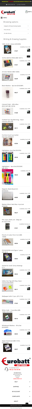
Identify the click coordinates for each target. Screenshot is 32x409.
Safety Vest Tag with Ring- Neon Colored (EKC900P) (12, 282)
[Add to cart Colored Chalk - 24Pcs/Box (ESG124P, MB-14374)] (28, 112)
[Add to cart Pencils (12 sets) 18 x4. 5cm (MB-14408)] (28, 242)
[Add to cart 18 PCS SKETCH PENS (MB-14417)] (28, 64)
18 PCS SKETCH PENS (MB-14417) (12, 58)
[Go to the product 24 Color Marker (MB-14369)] (7, 77)
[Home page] (8, 12)
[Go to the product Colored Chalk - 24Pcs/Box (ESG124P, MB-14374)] (7, 111)
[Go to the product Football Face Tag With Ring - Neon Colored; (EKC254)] (7, 126)
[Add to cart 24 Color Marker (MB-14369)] (28, 77)
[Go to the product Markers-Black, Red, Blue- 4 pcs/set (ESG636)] (7, 211)
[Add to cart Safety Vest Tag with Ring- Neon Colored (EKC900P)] (28, 288)
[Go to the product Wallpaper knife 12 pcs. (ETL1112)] (7, 302)
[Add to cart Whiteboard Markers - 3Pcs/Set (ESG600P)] (28, 333)
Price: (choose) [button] (7, 29)
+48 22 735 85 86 (21, 4)
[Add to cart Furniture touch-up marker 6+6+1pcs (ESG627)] (28, 142)
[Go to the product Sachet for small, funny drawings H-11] (7, 272)
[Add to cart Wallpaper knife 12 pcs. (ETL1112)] (28, 302)
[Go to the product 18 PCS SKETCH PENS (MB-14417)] (7, 63)
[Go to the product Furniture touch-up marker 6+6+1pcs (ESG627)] (7, 142)
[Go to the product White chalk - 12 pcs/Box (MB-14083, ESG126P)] (7, 317)
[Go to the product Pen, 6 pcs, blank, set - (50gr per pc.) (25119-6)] (7, 226)
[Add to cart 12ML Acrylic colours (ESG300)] (28, 50)
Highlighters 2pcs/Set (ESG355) (11, 150)
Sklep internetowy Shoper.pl (16, 408)
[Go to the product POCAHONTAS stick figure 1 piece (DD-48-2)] (7, 257)
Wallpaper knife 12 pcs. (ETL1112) (12, 296)
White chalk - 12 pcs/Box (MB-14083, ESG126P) (11, 311)
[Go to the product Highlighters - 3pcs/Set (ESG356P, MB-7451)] (7, 177)
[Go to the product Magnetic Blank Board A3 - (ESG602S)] (7, 196)
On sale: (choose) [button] (7, 33)
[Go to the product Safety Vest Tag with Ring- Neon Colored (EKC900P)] (7, 288)
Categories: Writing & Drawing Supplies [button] (12, 26)
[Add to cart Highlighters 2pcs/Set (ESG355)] (28, 156)
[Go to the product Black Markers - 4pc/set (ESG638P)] (7, 93)
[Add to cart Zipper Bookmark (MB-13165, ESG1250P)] (28, 348)
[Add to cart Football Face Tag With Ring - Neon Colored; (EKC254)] (28, 127)
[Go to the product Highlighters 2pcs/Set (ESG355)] (7, 157)
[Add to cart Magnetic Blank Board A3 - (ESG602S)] (28, 196)
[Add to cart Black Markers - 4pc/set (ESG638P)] (28, 91)
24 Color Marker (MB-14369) (10, 72)
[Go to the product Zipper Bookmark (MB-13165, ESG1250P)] (7, 348)
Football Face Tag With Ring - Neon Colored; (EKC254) (13, 120)
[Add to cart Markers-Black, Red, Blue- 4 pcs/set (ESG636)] (28, 212)
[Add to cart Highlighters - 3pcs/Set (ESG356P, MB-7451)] (28, 174)
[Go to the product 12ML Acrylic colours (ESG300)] (7, 49)
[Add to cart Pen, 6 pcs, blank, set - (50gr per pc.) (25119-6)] (28, 227)
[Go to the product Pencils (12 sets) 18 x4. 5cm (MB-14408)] (7, 242)
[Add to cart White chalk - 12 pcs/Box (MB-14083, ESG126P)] (28, 317)
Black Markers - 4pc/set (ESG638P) (12, 85)
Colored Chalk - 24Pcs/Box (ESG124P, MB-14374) (10, 105)
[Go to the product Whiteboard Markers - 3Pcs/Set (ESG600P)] (7, 332)
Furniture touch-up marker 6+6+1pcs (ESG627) (10, 136)
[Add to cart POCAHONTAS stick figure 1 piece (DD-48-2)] (28, 258)
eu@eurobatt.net (11, 4)
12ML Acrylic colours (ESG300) (11, 44)
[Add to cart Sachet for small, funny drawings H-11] (28, 273)
